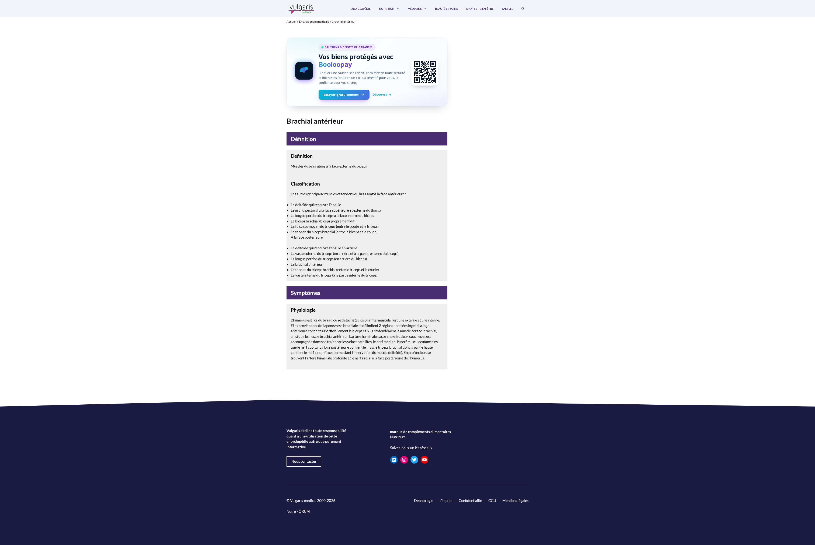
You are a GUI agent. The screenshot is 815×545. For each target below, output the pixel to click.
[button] (522, 8)
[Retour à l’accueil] (301, 8)
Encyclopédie (360, 8)
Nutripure (398, 437)
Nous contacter (303, 461)
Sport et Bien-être (479, 8)
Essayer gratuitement (341, 94)
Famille (507, 8)
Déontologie (423, 500)
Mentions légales (515, 500)
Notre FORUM (298, 511)
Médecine (415, 8)
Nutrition (386, 8)
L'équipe (446, 500)
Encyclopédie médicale (314, 21)
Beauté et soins (446, 8)
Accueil (291, 21)
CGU (492, 500)
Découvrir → (382, 94)
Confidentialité (470, 500)
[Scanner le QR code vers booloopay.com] (425, 72)
